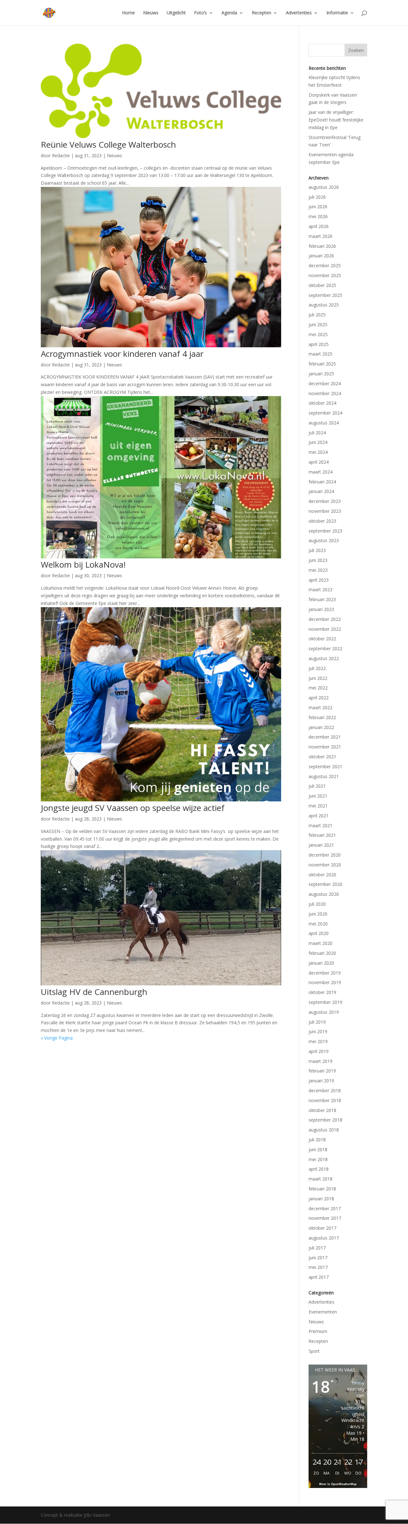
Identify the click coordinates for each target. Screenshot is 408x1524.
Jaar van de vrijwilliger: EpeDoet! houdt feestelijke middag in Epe (336, 119)
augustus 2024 (324, 423)
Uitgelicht (176, 13)
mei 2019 (318, 1041)
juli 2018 (317, 1140)
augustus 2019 (324, 1012)
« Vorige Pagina (57, 1038)
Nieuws (150, 13)
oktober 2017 (322, 1228)
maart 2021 (320, 825)
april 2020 (319, 933)
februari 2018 (322, 1189)
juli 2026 (317, 197)
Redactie (61, 155)
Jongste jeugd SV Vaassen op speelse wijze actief (132, 808)
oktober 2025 (322, 285)
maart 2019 (320, 1061)
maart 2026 (320, 236)
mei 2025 (318, 334)
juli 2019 (317, 1022)
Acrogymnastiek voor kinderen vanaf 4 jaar (122, 353)
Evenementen (323, 1312)
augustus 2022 (324, 658)
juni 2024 (318, 442)
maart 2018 (320, 1179)
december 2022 (325, 619)
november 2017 (325, 1218)
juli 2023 (317, 550)
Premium (318, 1331)
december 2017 (325, 1208)
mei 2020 (318, 924)
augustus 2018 (324, 1130)
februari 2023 (322, 599)
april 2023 (319, 580)
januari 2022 (321, 727)
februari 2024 (322, 482)
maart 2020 (320, 943)
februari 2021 (322, 835)
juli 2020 (317, 904)
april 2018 (319, 1169)
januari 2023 (321, 609)
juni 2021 (318, 796)
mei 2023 (318, 570)
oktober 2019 (322, 992)
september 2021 (325, 766)
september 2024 (325, 413)
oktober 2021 (322, 757)
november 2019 (325, 982)
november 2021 (325, 747)
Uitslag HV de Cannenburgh (94, 992)
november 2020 (325, 865)
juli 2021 (317, 786)
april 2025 (319, 344)
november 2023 (325, 511)
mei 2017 (318, 1267)
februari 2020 (322, 953)
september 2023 (325, 531)
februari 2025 (322, 364)
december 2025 (325, 265)
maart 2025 (320, 354)
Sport (314, 1351)
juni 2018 (318, 1149)
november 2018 (325, 1100)
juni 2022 (318, 678)
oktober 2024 (322, 403)
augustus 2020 (324, 894)
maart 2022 (320, 707)
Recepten (261, 13)
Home (128, 13)
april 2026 (319, 226)
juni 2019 (318, 1031)
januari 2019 (321, 1081)
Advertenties (299, 13)
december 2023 (325, 501)
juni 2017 (318, 1258)
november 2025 (325, 275)
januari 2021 (321, 845)
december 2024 (325, 383)
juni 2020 (318, 914)
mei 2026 (318, 216)
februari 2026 (322, 246)
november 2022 (325, 629)
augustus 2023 (324, 540)
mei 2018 (318, 1159)
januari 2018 (321, 1199)
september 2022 (325, 648)
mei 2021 (318, 806)
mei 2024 (318, 452)
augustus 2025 (324, 305)
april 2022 (319, 698)
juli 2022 (317, 668)
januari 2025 (321, 374)
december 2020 (325, 855)
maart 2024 (320, 472)
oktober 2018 (322, 1110)
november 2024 (325, 393)
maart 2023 (320, 589)
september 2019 (325, 1002)
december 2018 (325, 1090)
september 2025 (325, 295)
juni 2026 (318, 206)
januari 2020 (321, 963)
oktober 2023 (322, 521)
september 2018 (325, 1120)
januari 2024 (321, 491)
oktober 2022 (322, 639)
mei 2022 (318, 688)
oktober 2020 (322, 875)
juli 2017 (317, 1248)
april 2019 (319, 1051)
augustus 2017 (324, 1238)
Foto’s (200, 13)
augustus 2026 (324, 187)
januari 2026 (321, 256)
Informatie (337, 13)
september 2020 (325, 884)
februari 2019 (322, 1071)
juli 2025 (317, 315)
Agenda (229, 13)
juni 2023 (318, 560)
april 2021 (319, 816)
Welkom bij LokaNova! (83, 564)
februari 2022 (322, 717)
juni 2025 (318, 324)
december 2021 (325, 737)
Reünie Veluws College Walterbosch (108, 144)
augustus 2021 (324, 776)
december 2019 (325, 973)
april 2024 (319, 462)
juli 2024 (317, 433)
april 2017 (319, 1277)
